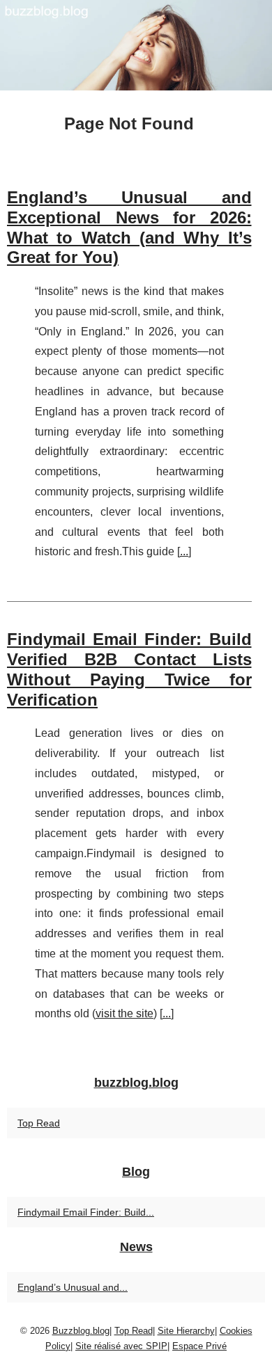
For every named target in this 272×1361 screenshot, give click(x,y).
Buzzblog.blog (80, 1331)
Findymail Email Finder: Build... (85, 1212)
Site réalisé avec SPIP (121, 1346)
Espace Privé (199, 1346)
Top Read (38, 1123)
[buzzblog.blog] (136, 45)
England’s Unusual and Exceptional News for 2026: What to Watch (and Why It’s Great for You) (129, 227)
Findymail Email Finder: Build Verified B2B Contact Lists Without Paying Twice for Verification (129, 669)
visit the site (124, 1013)
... (184, 551)
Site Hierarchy (186, 1331)
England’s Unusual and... (72, 1287)
